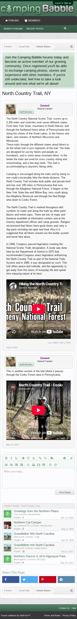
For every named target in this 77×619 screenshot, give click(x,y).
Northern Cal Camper (27, 522)
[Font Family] (33, 458)
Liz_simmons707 (22, 525)
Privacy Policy (69, 615)
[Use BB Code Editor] (71, 458)
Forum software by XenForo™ (15, 615)
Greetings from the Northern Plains (36, 511)
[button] (10, 579)
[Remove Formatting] (64, 458)
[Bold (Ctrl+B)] (6, 458)
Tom (16, 514)
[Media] (38, 464)
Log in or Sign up (63, 3)
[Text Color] (23, 458)
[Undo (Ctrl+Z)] (50, 464)
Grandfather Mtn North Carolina (34, 533)
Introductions (34, 514)
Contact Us (64, 608)
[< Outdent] (16, 464)
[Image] (33, 464)
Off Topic (41, 559)
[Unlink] (45, 458)
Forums (13, 20)
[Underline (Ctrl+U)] (16, 458)
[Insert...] (43, 464)
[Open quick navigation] (71, 46)
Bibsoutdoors (20, 559)
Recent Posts (34, 29)
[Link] (40, 458)
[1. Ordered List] (11, 464)
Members (34, 20)
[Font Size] (28, 458)
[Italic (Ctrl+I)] (11, 458)
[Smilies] (28, 464)
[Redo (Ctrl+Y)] (55, 464)
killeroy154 (19, 537)
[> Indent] (21, 464)
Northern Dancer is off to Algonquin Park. (40, 556)
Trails (36, 537)
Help (74, 608)
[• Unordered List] (6, 464)
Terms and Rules (52, 615)
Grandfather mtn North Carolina (34, 545)
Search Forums (13, 29)
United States (40, 548)
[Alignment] (52, 458)
